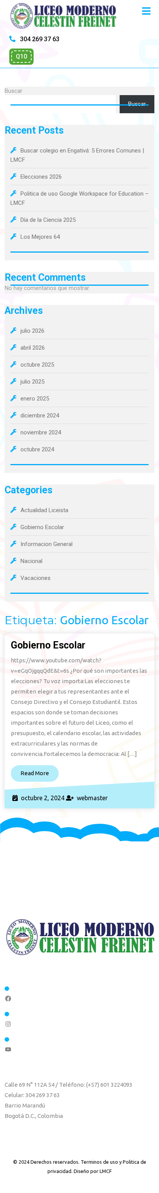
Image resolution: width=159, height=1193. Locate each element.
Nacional (31, 561)
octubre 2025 (37, 364)
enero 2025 (34, 398)
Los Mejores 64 (40, 236)
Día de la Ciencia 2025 (48, 219)
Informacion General (46, 544)
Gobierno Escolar (42, 527)
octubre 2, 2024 (42, 797)
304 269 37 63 (39, 39)
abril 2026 (32, 347)
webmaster (92, 797)
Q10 (21, 56)
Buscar (13, 90)
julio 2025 (32, 381)
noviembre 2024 (40, 432)
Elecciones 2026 (41, 176)
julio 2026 (32, 330)
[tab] (146, 11)
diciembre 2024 (39, 415)
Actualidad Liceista (44, 510)
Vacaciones (35, 578)
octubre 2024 (37, 449)
